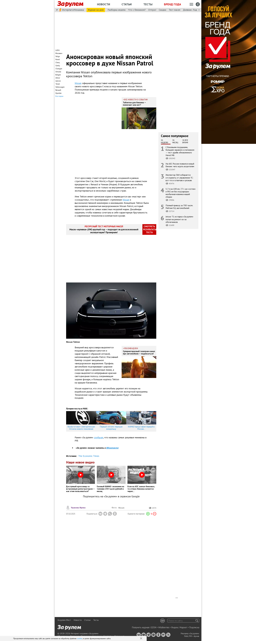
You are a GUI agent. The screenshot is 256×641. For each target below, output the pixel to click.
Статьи (127, 4)
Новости (103, 4)
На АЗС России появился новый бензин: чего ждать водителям (180, 165)
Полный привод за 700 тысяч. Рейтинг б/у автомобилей (179, 206)
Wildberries (163, 627)
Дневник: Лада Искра (194, 9)
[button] (141, 638)
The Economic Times (88, 455)
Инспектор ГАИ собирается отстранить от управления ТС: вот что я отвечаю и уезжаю (179, 178)
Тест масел (174, 9)
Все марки (59, 96)
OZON (153, 627)
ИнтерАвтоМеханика (73, 9)
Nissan (78, 83)
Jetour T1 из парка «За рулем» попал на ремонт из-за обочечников (179, 219)
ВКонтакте (112, 447)
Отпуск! (152, 9)
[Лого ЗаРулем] (70, 4)
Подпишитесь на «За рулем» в (111, 496)
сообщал (98, 437)
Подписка (194, 627)
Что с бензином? (137, 9)
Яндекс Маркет (179, 627)
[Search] (196, 620)
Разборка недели (116, 9)
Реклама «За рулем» (190, 633)
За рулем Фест (64, 620)
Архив (196, 636)
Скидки (162, 9)
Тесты (147, 4)
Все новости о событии (136, 99)
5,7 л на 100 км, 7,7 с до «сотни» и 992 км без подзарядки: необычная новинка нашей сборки (181, 192)
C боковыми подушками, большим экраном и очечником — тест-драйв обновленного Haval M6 (180, 151)
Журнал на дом (96, 9)
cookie (79, 638)
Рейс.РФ (188, 636)
